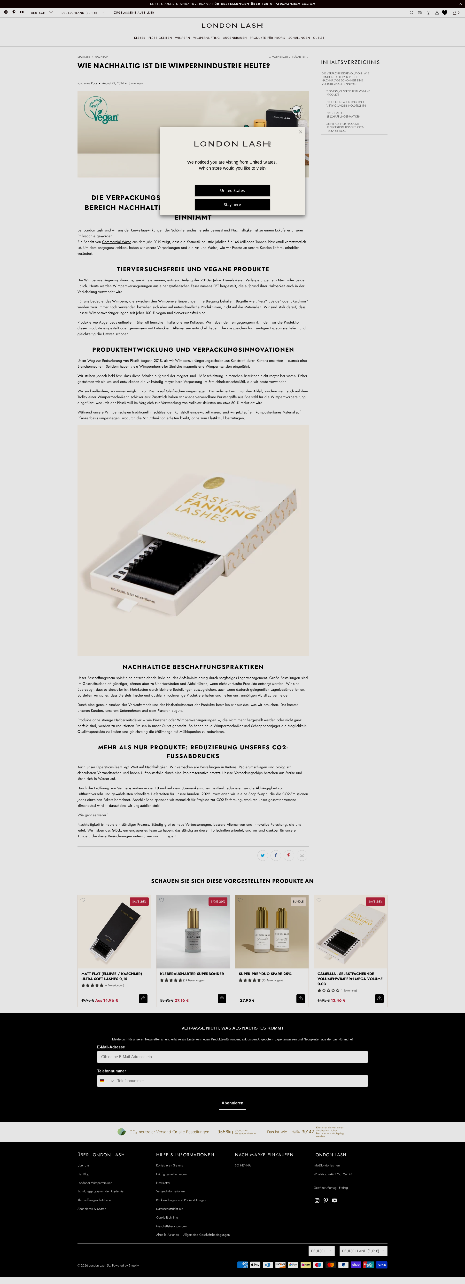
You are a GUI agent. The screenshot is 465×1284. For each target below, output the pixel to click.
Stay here (232, 204)
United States (232, 190)
